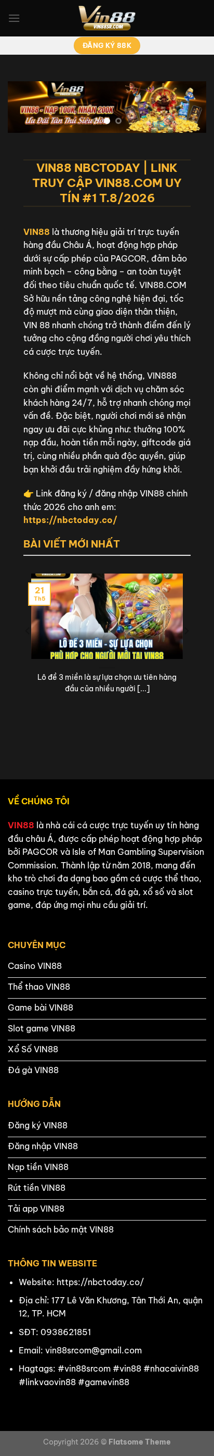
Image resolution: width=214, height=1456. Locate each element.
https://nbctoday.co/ (70, 520)
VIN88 (36, 232)
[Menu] (14, 18)
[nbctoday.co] (107, 18)
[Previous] (28, 652)
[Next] (186, 652)
